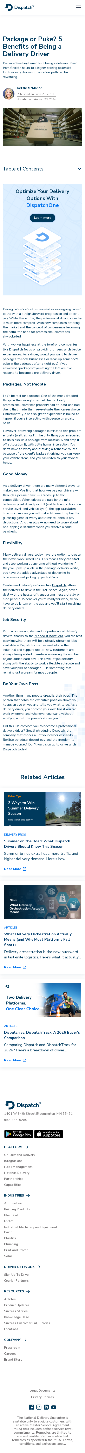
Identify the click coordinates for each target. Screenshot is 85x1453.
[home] (19, 7)
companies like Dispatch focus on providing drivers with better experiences (42, 349)
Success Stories (16, 1311)
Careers (10, 1354)
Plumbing (11, 1244)
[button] (76, 7)
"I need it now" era (48, 636)
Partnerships (13, 1179)
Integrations (13, 1161)
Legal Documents (42, 1390)
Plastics (10, 1238)
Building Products (17, 1209)
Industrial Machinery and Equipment (30, 1227)
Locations (11, 1329)
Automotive (13, 1203)
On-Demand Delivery (19, 1155)
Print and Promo (16, 1250)
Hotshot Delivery (17, 1173)
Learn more (42, 217)
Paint (8, 1232)
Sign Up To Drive (16, 1275)
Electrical (11, 1215)
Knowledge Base (16, 1317)
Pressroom (12, 1348)
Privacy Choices (42, 1397)
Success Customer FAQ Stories (27, 1323)
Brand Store (13, 1360)
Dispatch (59, 585)
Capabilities (12, 1185)
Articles (10, 1299)
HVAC (8, 1221)
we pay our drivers (60, 490)
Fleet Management (18, 1167)
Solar (8, 1256)
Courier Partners (16, 1281)
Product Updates (17, 1305)
